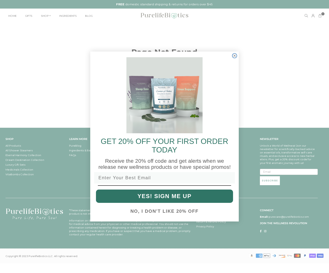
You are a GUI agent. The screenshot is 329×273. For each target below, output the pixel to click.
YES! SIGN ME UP (164, 196)
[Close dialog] (234, 55)
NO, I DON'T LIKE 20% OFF (164, 211)
